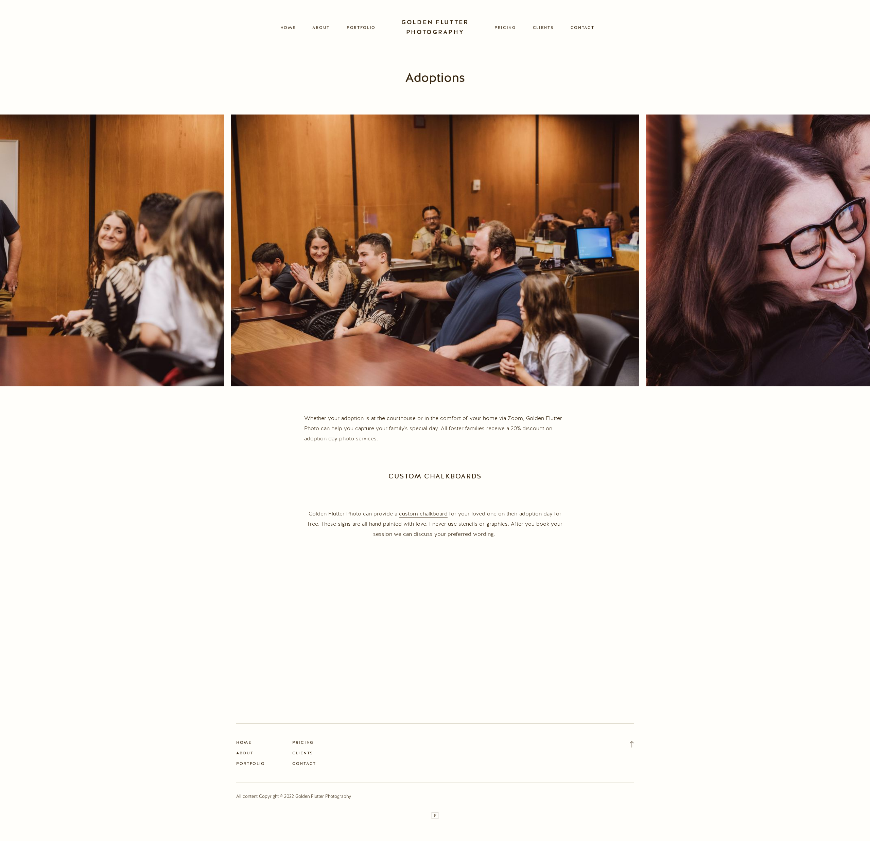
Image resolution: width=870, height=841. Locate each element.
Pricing (505, 27)
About (320, 27)
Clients (543, 27)
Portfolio (361, 27)
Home (288, 27)
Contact (582, 27)
